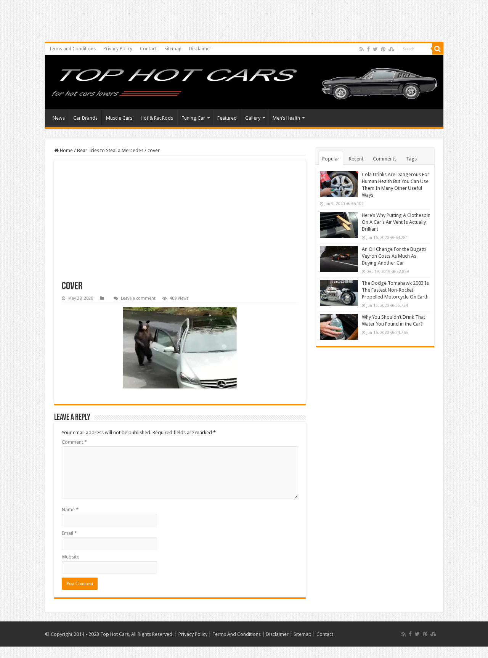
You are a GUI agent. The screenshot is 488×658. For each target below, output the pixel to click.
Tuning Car (193, 118)
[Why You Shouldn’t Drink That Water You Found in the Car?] (339, 327)
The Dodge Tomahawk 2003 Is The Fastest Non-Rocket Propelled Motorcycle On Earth (395, 290)
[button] (180, 347)
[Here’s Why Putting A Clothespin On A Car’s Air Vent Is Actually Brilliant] (339, 225)
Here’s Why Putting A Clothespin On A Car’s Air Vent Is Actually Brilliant (396, 222)
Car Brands (85, 118)
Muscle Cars (119, 118)
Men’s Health (286, 118)
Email (69, 533)
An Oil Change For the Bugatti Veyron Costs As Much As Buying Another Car (394, 256)
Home (66, 150)
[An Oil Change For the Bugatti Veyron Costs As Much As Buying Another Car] (339, 259)
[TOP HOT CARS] (244, 84)
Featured (227, 118)
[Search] (437, 49)
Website (70, 557)
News (59, 118)
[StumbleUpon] (391, 49)
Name (70, 509)
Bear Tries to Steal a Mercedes (110, 150)
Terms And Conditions (236, 634)
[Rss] (361, 49)
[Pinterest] (383, 49)
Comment (74, 442)
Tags (411, 159)
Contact (148, 48)
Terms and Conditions (72, 48)
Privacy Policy (117, 48)
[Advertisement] (180, 224)
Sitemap (172, 48)
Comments (384, 159)
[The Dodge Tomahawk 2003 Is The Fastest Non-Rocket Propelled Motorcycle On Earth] (339, 293)
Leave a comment (138, 298)
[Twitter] (375, 49)
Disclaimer (200, 48)
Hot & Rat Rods (157, 118)
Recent (356, 159)
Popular (330, 159)
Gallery (252, 118)
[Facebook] (368, 49)
